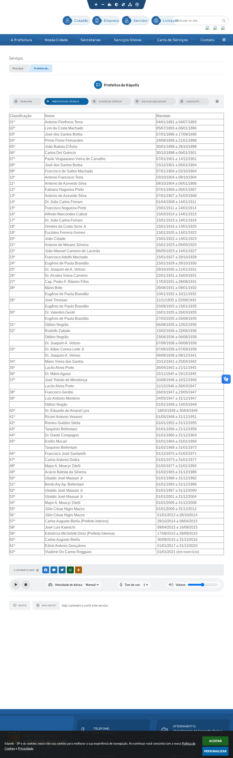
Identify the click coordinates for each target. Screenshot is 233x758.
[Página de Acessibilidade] (137, 4)
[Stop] (25, 584)
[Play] (15, 584)
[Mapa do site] (130, 4)
